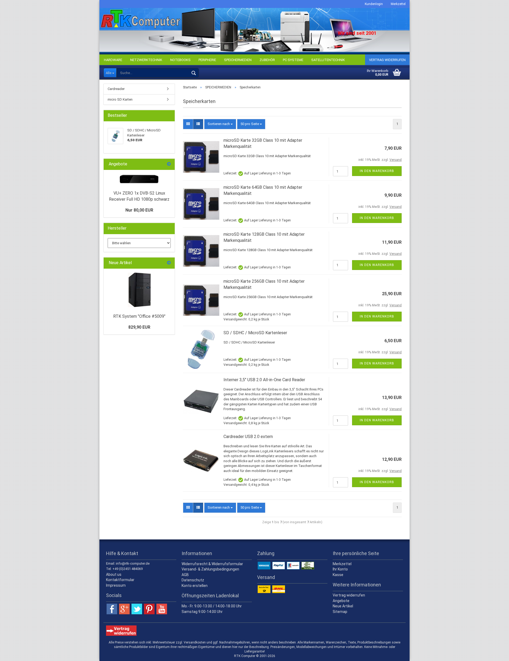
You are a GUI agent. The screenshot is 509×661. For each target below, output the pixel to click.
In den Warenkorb (377, 171)
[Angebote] (169, 164)
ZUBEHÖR (267, 60)
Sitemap (340, 612)
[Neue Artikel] (169, 263)
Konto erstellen (195, 585)
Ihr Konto (340, 569)
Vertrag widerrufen (387, 60)
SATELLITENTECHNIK (328, 60)
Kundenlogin (374, 4)
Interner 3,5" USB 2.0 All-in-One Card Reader (264, 379)
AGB (185, 575)
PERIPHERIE (207, 60)
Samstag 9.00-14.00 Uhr (202, 612)
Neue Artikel (343, 606)
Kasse (338, 575)
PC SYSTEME (293, 60)
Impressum (116, 585)
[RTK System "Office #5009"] (139, 290)
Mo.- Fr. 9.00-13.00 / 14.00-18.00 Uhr (212, 606)
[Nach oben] (494, 653)
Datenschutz (193, 580)
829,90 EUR (139, 327)
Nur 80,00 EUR (139, 210)
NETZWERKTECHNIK (146, 60)
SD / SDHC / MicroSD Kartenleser (255, 332)
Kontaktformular (120, 580)
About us (113, 574)
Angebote (341, 601)
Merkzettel (398, 4)
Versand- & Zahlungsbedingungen (210, 569)
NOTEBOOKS (180, 60)
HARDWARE (113, 60)
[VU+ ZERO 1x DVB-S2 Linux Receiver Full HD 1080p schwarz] (139, 179)
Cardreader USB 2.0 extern (248, 436)
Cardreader (116, 89)
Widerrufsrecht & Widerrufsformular (212, 564)
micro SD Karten (120, 99)
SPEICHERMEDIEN (238, 60)
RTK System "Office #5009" (139, 316)
